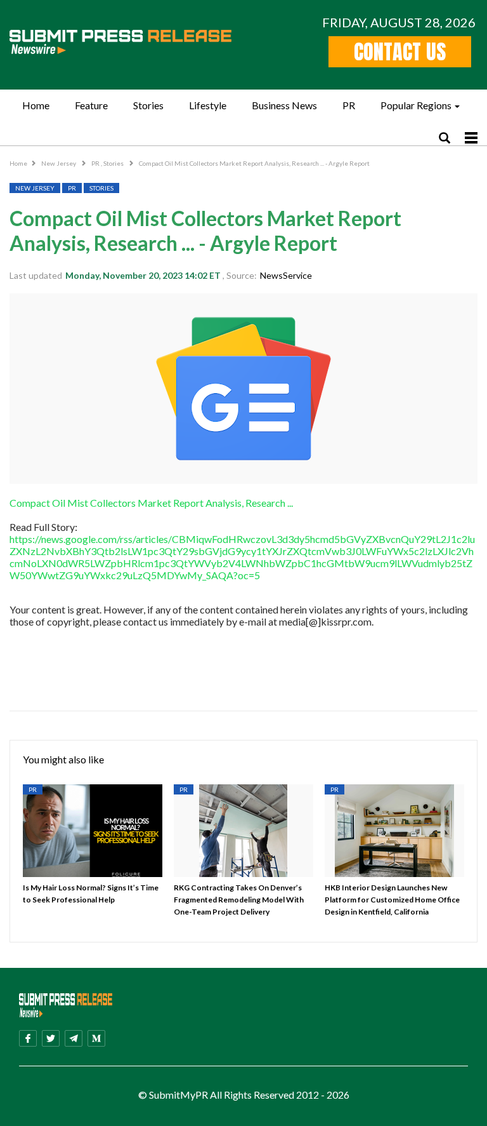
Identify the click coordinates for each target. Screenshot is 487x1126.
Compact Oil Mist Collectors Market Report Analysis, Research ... (151, 503)
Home (35, 105)
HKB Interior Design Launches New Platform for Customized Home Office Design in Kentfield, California (392, 899)
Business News (284, 105)
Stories (148, 105)
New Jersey (59, 163)
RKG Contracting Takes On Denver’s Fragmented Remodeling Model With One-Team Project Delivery (239, 899)
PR (348, 105)
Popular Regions (415, 105)
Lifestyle (207, 105)
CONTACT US (400, 51)
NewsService (286, 275)
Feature (91, 105)
